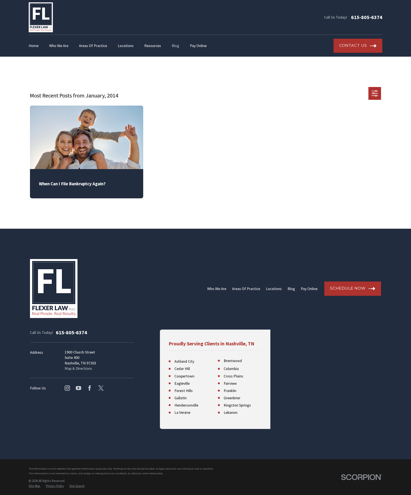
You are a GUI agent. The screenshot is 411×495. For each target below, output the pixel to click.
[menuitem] (34, 486)
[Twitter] (101, 388)
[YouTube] (78, 388)
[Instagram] (67, 388)
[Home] (41, 17)
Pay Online (309, 288)
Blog (291, 288)
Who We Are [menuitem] (58, 45)
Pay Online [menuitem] (198, 45)
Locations (274, 288)
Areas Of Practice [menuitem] (93, 45)
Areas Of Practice (246, 288)
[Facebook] (89, 388)
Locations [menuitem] (126, 45)
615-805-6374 (366, 17)
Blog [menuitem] (175, 45)
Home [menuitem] (34, 45)
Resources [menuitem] (152, 45)
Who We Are (216, 288)
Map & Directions (78, 368)
